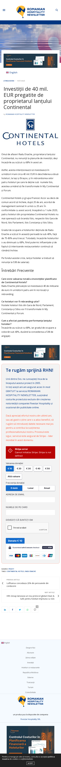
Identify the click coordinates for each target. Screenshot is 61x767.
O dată (14, 488)
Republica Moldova (30, 672)
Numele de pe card (17, 507)
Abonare (30, 652)
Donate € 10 (15, 540)
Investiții (30, 662)
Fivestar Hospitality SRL (30, 719)
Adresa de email (15, 494)
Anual (47, 488)
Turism (30, 687)
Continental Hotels (15, 571)
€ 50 (47, 468)
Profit (11, 569)
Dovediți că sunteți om (19, 520)
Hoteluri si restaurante (31, 667)
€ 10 (10, 468)
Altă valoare (14, 476)
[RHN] (30, 10)
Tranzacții (30, 682)
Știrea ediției (9, 81)
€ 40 (38, 468)
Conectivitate (30, 692)
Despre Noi (30, 648)
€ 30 (28, 468)
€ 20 (19, 468)
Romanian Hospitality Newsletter (20, 114)
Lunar (31, 488)
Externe (30, 677)
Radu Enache (30, 571)
